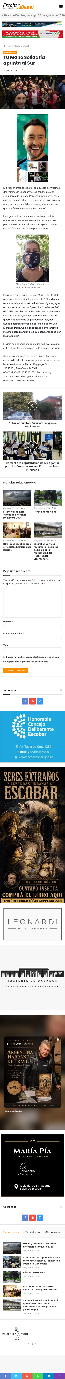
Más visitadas (32, 1232)
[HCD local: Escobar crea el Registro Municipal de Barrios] (17, 530)
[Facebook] (25, 701)
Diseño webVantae (15, 1334)
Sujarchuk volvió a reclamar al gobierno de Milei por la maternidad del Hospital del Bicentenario (46, 551)
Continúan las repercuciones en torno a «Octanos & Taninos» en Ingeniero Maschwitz (41, 1260)
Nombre (8, 621)
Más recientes (11, 1232)
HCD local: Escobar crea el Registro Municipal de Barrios (17, 547)
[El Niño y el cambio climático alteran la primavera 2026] (17, 498)
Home (8, 46)
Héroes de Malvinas (45, 511)
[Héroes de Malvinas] (48, 498)
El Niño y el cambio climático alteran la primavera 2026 (14, 514)
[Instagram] (40, 701)
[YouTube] (32, 701)
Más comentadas (54, 1232)
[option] (32, 92)
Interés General (21, 46)
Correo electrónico (13, 633)
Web (5, 645)
